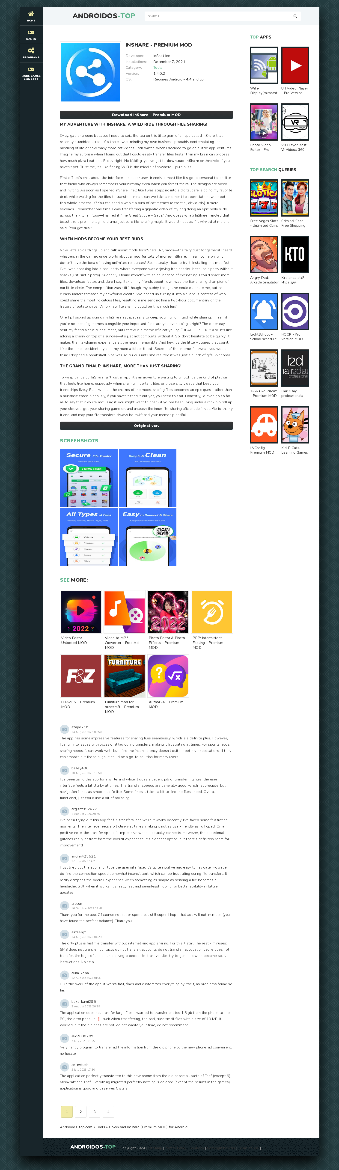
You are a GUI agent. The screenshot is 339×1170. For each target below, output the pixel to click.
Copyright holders (221, 1148)
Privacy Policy (175, 1148)
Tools (158, 67)
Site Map (155, 1148)
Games (31, 39)
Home (31, 20)
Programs (31, 57)
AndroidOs (104, 16)
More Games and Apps (31, 77)
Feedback (197, 1148)
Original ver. (146, 425)
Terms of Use (248, 1148)
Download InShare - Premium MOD (146, 114)
